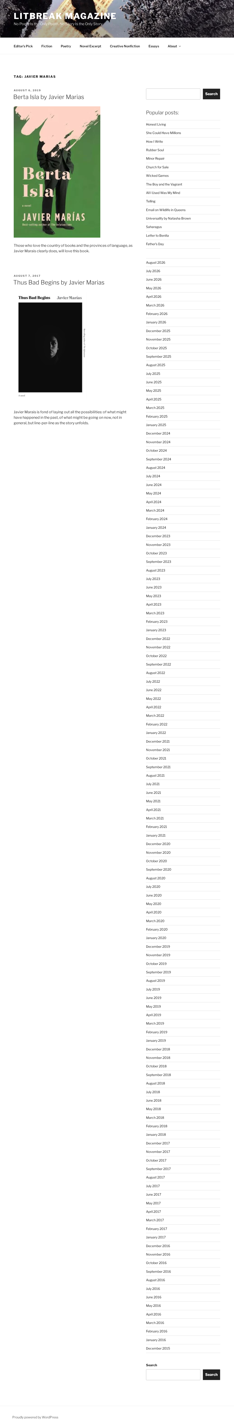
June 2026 (154, 279)
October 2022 (156, 656)
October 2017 (156, 1160)
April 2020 (154, 912)
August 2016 (155, 1280)
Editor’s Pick (23, 46)
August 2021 (155, 775)
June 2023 (154, 587)
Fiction (46, 46)
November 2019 (158, 955)
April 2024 (153, 502)
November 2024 (158, 442)
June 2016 (153, 1297)
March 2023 (155, 613)
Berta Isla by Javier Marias (48, 96)
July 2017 (153, 1186)
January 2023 (156, 630)
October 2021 (156, 758)
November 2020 (158, 852)
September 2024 (158, 459)
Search (211, 94)
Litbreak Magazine (65, 16)
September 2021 (158, 767)
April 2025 (153, 399)
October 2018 (156, 1066)
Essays (154, 46)
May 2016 (153, 1305)
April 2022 (153, 707)
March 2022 (155, 715)
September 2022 (158, 664)
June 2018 (153, 1100)
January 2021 (156, 835)
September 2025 (158, 356)
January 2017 (156, 1237)
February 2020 (157, 929)
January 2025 (156, 425)
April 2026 (153, 296)
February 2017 (156, 1229)
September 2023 (158, 562)
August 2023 (155, 570)
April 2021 (153, 810)
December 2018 (158, 1049)
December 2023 (158, 536)
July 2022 (153, 681)
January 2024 (156, 527)
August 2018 (155, 1083)
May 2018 (153, 1109)
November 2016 (158, 1254)
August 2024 (155, 468)
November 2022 (158, 647)
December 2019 (158, 946)
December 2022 (158, 639)
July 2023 (153, 579)
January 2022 (156, 733)
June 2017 (153, 1194)
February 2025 (157, 416)
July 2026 (153, 271)
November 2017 (158, 1152)
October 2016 (156, 1263)
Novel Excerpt (90, 46)
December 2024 (158, 433)
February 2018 (156, 1126)
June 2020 (154, 895)
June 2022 (153, 690)
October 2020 (156, 861)
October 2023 (156, 553)
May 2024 (153, 493)
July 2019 (153, 989)
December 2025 (158, 331)
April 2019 (153, 1015)
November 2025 (158, 339)
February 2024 (157, 519)
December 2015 (158, 1348)
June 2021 (153, 793)
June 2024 (154, 485)
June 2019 (153, 998)
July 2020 (153, 886)
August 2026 (155, 262)
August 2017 (155, 1177)
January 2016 (156, 1340)
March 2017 (155, 1220)
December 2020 (158, 844)
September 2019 (158, 972)
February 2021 (156, 827)
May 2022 (153, 699)
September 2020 (158, 869)
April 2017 (153, 1211)
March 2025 (155, 408)
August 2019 (155, 980)
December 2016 (158, 1246)
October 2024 (156, 450)
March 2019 (155, 1023)
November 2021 (158, 750)
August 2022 (155, 673)
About (172, 46)
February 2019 (156, 1032)
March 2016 (155, 1323)
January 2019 (156, 1040)
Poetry (66, 46)
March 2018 (155, 1117)
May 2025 (153, 390)
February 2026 (157, 314)
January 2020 (156, 938)
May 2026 (153, 288)
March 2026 (155, 305)
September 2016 (158, 1271)
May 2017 (153, 1203)
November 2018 (158, 1058)
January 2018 (156, 1134)
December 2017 (158, 1143)
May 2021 (153, 801)
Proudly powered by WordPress (35, 1417)
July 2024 (153, 476)
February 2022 (156, 724)
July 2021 (153, 784)
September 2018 (158, 1075)
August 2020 (155, 878)
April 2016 (153, 1314)
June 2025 (154, 382)
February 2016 (156, 1331)
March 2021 (155, 818)
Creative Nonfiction (125, 46)
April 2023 (153, 604)
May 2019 (153, 1006)
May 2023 (153, 596)
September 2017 (158, 1169)
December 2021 (158, 741)
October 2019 (156, 964)
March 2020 (155, 921)
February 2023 (157, 621)
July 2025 (153, 374)
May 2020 (153, 904)
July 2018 (153, 1092)
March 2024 (155, 510)
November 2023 (158, 545)
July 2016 (153, 1289)
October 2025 (156, 348)
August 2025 (155, 365)
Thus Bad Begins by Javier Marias (58, 282)
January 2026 (156, 322)
